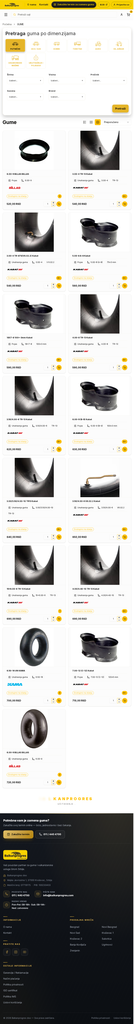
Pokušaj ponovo (81, 530)
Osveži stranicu (50, 530)
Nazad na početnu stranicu (65, 539)
